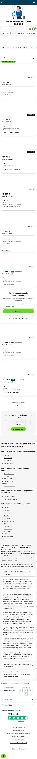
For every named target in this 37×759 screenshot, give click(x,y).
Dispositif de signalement (18, 743)
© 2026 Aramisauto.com (18, 749)
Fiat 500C (7, 513)
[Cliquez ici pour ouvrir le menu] (34, 2)
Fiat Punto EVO (8, 536)
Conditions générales (18, 727)
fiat (21, 683)
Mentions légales (18, 730)
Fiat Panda (7, 510)
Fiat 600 (6, 507)
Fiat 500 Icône (8, 455)
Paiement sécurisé (18, 740)
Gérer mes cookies (18, 737)
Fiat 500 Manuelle (9, 496)
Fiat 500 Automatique (10, 499)
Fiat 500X (7, 518)
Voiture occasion (14, 683)
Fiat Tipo (6, 516)
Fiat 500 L (7, 526)
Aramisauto (4, 683)
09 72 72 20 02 (9, 690)
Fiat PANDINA (8, 529)
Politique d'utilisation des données (18, 733)
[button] (8, 33)
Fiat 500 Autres (8, 463)
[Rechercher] (30, 29)
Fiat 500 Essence (9, 474)
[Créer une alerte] (3, 756)
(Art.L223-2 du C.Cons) (21, 318)
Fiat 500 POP (8, 458)
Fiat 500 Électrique (9, 486)
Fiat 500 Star (8, 461)
